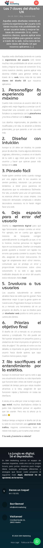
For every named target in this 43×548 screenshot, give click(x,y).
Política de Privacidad (29, 542)
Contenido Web (29, 16)
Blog (21, 16)
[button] (37, 541)
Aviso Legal (15, 542)
